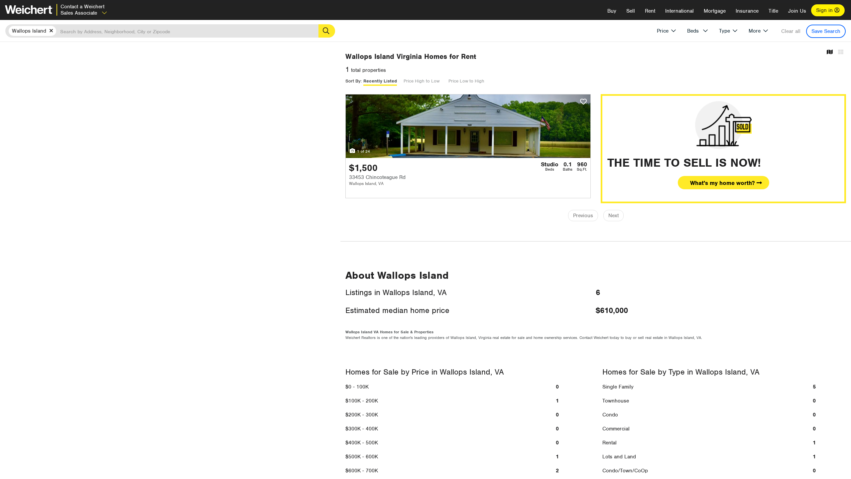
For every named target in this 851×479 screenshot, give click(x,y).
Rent (650, 11)
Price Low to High (466, 81)
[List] (840, 52)
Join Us (797, 11)
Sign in (825, 10)
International (679, 11)
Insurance (747, 11)
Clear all (790, 31)
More (755, 31)
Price (663, 31)
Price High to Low (421, 81)
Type (724, 31)
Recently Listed (380, 81)
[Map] (829, 52)
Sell (630, 11)
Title (773, 11)
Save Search (825, 31)
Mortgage (715, 11)
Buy (611, 11)
